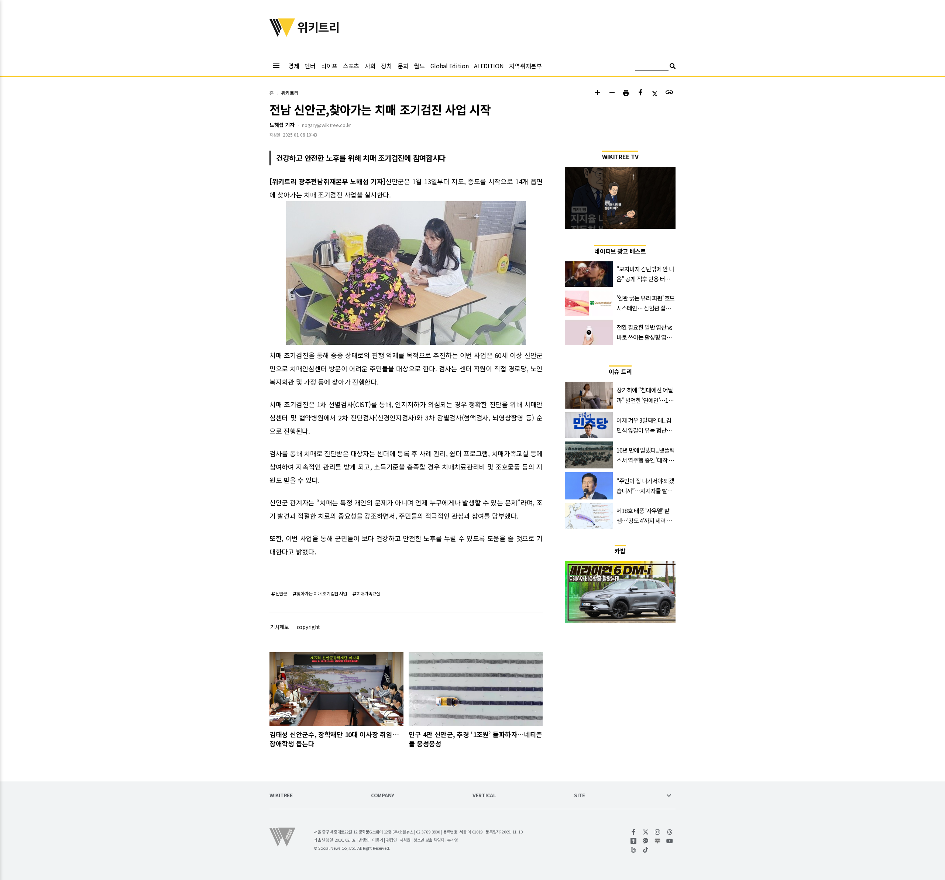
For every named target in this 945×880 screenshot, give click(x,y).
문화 (403, 65)
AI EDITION (489, 65)
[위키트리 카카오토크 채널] (646, 840)
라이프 (329, 65)
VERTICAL (484, 796)
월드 (419, 65)
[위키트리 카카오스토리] (634, 840)
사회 (370, 65)
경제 (293, 65)
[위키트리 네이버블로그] (658, 840)
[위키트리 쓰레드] (670, 832)
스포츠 (351, 65)
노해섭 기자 (281, 124)
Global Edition (449, 65)
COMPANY (382, 796)
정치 (386, 65)
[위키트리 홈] (282, 34)
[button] (597, 93)
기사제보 (279, 626)
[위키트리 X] (646, 832)
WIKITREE (281, 796)
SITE (579, 796)
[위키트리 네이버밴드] (634, 849)
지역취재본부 (525, 65)
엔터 (310, 65)
